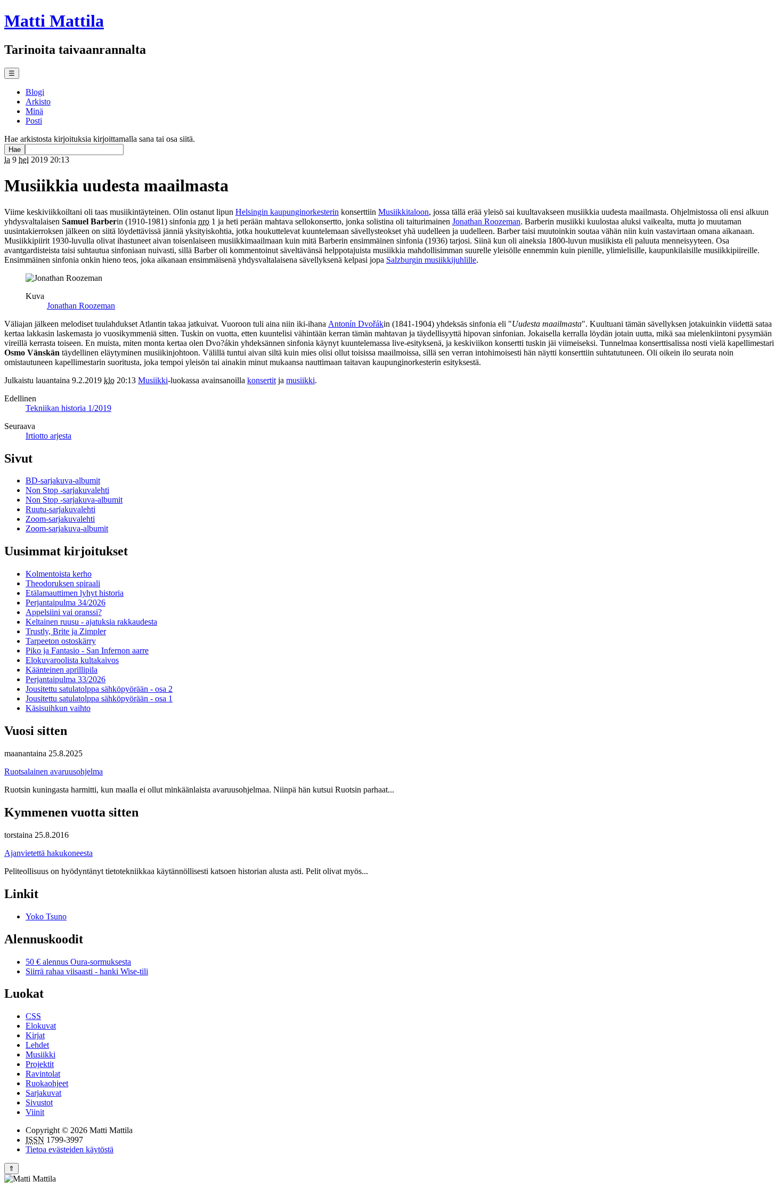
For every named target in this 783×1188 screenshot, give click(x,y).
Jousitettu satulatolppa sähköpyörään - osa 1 (99, 698)
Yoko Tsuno (46, 916)
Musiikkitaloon (403, 211)
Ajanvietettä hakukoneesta (48, 853)
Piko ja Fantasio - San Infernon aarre (87, 650)
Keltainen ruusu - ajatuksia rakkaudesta (91, 621)
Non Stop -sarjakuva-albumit (74, 499)
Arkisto (38, 101)
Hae (15, 149)
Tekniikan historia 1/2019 (68, 408)
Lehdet (37, 1044)
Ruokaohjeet (47, 1083)
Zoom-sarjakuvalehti (60, 518)
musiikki (300, 380)
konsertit (261, 380)
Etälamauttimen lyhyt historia (75, 592)
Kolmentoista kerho (59, 573)
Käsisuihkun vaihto (58, 708)
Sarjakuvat (43, 1092)
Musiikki (153, 380)
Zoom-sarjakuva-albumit (67, 528)
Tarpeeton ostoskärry (61, 640)
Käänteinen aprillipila (61, 669)
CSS (33, 1016)
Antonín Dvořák (356, 323)
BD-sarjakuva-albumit (63, 480)
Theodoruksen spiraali (63, 583)
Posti (34, 120)
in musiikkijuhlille (431, 259)
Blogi (35, 91)
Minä (34, 111)
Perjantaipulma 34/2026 (65, 602)
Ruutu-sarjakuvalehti (60, 509)
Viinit (35, 1112)
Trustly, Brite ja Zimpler (66, 631)
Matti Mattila (54, 20)
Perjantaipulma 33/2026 (65, 679)
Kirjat (35, 1035)
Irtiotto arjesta (48, 435)
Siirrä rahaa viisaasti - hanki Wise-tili (87, 971)
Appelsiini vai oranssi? (64, 612)
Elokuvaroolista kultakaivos (72, 660)
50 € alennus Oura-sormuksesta (78, 961)
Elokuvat (41, 1025)
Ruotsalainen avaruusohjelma (53, 771)
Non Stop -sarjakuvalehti (67, 490)
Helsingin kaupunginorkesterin (287, 211)
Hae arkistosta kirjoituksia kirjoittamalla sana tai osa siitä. (99, 138)
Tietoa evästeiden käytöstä (69, 1149)
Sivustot (39, 1102)
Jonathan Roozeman (486, 221)
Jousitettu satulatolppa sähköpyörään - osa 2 (99, 688)
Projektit (40, 1064)
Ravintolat (43, 1073)
